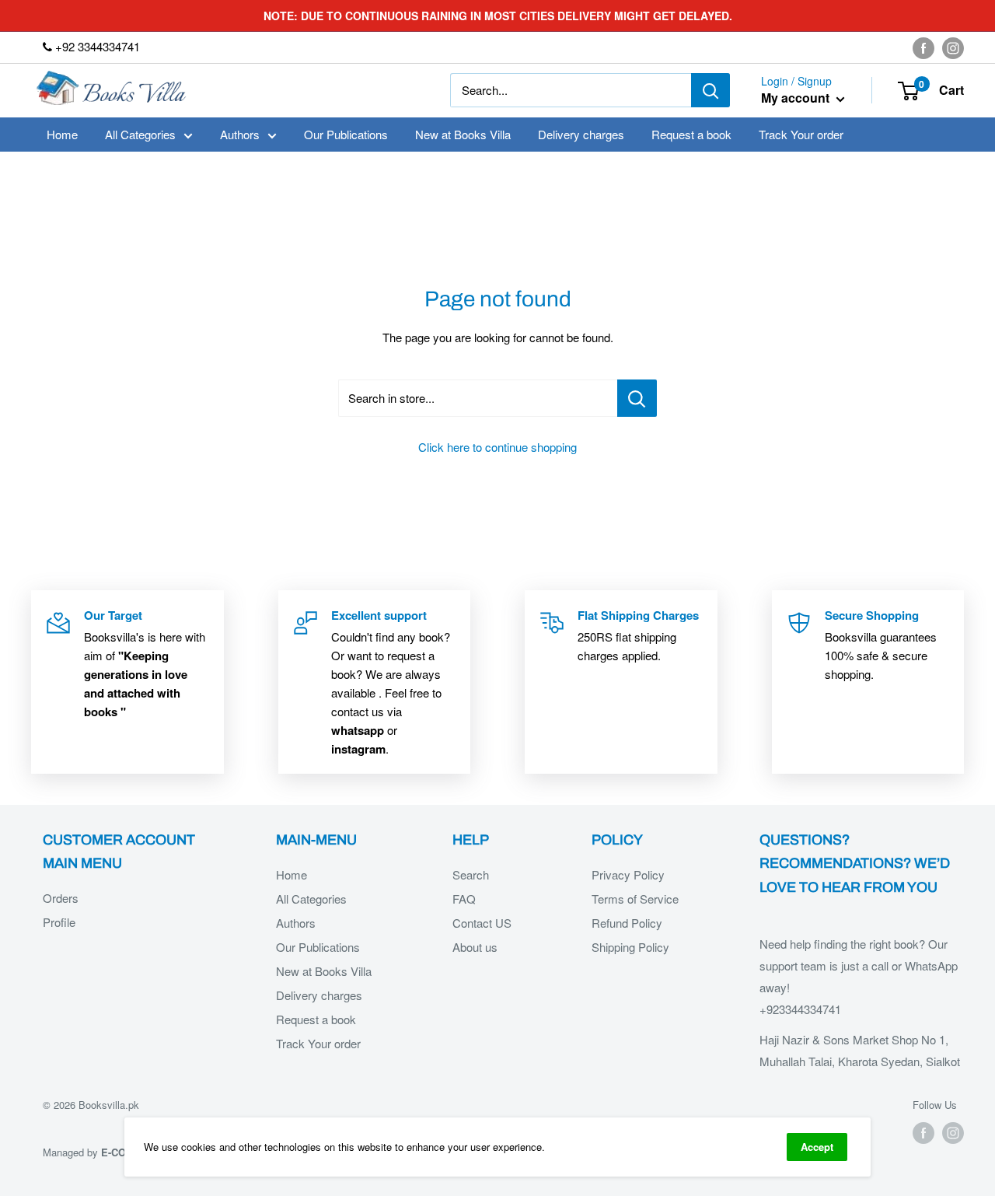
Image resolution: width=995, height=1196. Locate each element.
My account (797, 98)
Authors (240, 134)
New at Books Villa (463, 134)
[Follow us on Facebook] (923, 47)
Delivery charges (581, 134)
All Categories (140, 134)
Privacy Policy (628, 874)
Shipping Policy (630, 947)
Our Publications (346, 134)
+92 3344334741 (96, 46)
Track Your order (801, 134)
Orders (61, 898)
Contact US (481, 922)
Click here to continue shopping (497, 447)
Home (62, 134)
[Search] (710, 90)
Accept (817, 1146)
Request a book (691, 134)
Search (470, 874)
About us (475, 947)
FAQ (464, 898)
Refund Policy (627, 922)
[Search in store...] (637, 398)
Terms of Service (635, 898)
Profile (59, 922)
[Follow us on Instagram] (953, 47)
